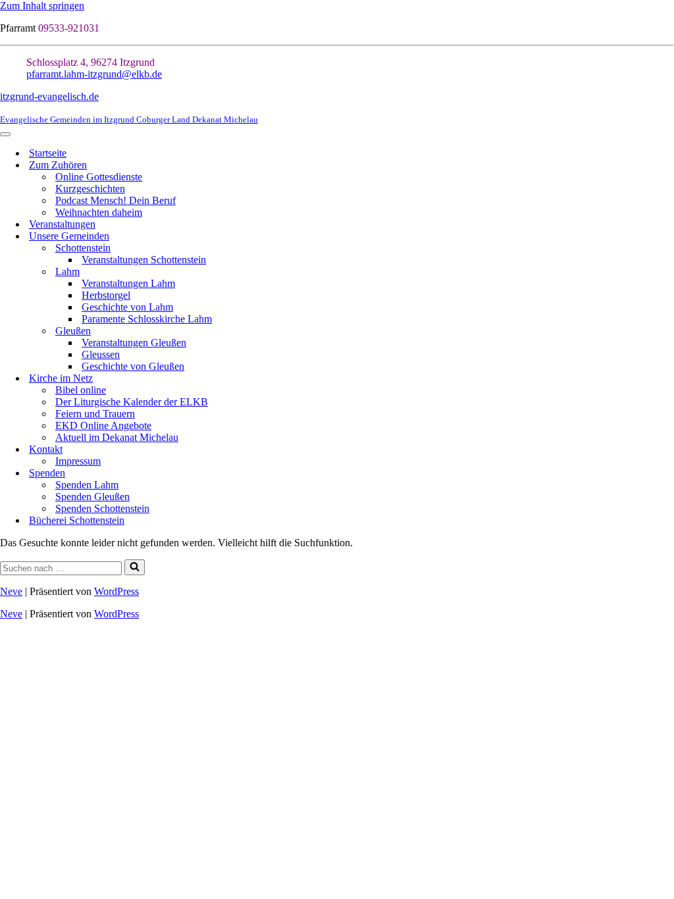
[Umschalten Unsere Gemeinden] (667, 236)
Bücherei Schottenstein (76, 520)
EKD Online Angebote (103, 425)
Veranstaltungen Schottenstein (144, 259)
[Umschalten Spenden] (667, 473)
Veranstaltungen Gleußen (134, 342)
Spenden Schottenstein (102, 508)
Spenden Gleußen (92, 496)
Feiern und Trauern (95, 413)
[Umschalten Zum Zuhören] (667, 165)
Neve (11, 591)
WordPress (116, 591)
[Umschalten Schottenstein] (667, 248)
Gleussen (101, 354)
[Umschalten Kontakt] (667, 449)
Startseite (47, 153)
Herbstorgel (106, 295)
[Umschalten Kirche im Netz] (667, 378)
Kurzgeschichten (90, 188)
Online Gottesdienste (98, 176)
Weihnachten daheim (98, 212)
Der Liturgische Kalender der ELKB (131, 401)
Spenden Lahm (86, 484)
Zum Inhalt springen (42, 5)
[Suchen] (134, 567)
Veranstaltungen (62, 224)
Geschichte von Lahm (127, 307)
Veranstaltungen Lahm (128, 283)
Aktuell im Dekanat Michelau (116, 437)
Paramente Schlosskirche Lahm (147, 318)
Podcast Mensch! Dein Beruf (115, 200)
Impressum (78, 461)
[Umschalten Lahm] (667, 272)
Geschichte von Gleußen (133, 366)
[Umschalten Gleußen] (667, 331)
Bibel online (80, 390)
